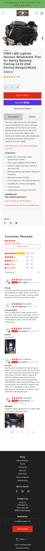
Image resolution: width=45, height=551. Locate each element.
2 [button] (17, 432)
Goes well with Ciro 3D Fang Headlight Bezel (22, 205)
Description (13, 117)
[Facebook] (16, 491)
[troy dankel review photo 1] (10, 346)
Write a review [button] (22, 246)
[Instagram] (22, 491)
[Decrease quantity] (6, 87)
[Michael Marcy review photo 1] (14, 420)
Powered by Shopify (22, 548)
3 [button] (22, 432)
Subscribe (22, 529)
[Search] (36, 13)
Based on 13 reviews (13, 243)
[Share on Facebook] (4, 223)
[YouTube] (28, 491)
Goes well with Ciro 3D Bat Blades (18, 201)
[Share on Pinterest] (16, 223)
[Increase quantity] (17, 87)
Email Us (22, 502)
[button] (10, 253)
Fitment (32, 117)
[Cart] (41, 13)
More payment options (22, 108)
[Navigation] (3, 13)
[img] (17, 280)
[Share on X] (10, 223)
